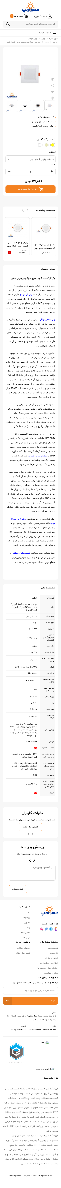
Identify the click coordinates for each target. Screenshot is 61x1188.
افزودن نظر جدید (30, 826)
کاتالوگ (27, 913)
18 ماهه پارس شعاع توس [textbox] (42, 159)
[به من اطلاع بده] (52, 79)
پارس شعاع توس (40, 126)
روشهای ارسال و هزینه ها (48, 968)
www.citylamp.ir (15, 1176)
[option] (43, 236)
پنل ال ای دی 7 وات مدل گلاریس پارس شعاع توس (44, 247)
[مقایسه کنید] (52, 98)
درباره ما (26, 937)
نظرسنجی (54, 953)
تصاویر (27, 923)
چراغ (43, 38)
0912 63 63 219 (49, 1030)
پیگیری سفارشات (51, 973)
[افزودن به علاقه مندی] (52, 92)
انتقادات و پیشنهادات (49, 963)
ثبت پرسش (17, 889)
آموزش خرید (53, 948)
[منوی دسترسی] (53, 33)
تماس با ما (25, 932)
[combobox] (30, 159)
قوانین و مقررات (51, 958)
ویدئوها (26, 918)
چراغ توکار (33, 38)
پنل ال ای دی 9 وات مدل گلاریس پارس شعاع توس (17, 244)
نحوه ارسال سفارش (22, 953)
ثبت (53, 1000)
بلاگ (28, 927)
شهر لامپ (53, 38)
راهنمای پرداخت (23, 948)
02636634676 (35, 1030)
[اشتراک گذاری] (52, 85)
